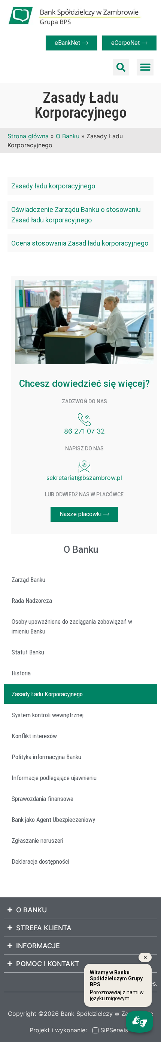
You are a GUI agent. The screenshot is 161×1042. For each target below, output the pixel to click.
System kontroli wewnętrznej (47, 715)
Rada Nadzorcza (32, 600)
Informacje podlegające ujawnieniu (54, 778)
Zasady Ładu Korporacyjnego (47, 694)
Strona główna (28, 136)
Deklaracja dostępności (40, 861)
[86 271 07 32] (84, 419)
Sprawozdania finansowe (42, 798)
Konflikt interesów (34, 736)
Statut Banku (28, 652)
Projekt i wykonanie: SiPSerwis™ (81, 1030)
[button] (121, 67)
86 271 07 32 (84, 431)
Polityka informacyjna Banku (46, 757)
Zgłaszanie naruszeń (37, 840)
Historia (21, 673)
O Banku (67, 136)
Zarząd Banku (28, 579)
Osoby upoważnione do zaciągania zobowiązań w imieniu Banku (72, 626)
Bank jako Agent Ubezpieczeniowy (53, 819)
